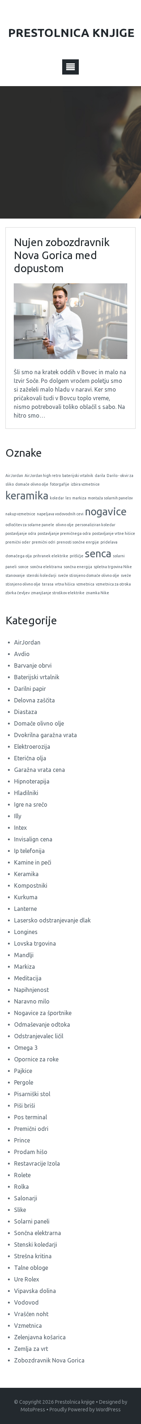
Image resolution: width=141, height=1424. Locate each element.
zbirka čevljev (17, 593)
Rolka (21, 1186)
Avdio (22, 654)
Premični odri (31, 1128)
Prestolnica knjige (75, 1402)
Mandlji (24, 955)
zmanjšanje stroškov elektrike (58, 593)
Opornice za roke (36, 1059)
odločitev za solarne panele (29, 525)
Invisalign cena (33, 839)
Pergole (23, 1082)
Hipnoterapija (32, 781)
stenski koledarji (41, 575)
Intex (20, 827)
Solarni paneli (32, 1221)
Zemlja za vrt (31, 1348)
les (68, 498)
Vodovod (26, 1302)
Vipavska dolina (35, 1291)
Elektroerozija (32, 746)
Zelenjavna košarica (40, 1337)
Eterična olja (30, 758)
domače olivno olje (31, 484)
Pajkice (23, 1071)
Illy (17, 816)
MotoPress (33, 1409)
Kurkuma (26, 897)
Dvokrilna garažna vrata (45, 735)
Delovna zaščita (34, 700)
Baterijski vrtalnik (36, 677)
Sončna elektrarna (37, 1233)
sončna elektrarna (46, 567)
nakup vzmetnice (20, 514)
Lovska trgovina (35, 943)
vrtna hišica (65, 584)
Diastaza (25, 712)
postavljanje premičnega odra (64, 533)
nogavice (106, 511)
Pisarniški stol (32, 1094)
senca (98, 553)
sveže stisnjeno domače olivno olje (88, 575)
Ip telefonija (29, 851)
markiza (79, 498)
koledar (57, 498)
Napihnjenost (31, 989)
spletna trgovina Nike (113, 567)
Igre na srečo (30, 804)
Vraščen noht (31, 1314)
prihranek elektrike (50, 556)
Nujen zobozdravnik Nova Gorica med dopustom (62, 255)
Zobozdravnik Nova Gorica (49, 1360)
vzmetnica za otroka (113, 584)
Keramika (26, 874)
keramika (26, 496)
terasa (48, 584)
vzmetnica (85, 584)
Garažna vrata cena (39, 769)
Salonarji (25, 1198)
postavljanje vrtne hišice (113, 533)
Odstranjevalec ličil (38, 1036)
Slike (20, 1210)
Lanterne (25, 908)
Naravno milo (32, 1001)
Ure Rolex (26, 1279)
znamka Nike (97, 593)
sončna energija (78, 567)
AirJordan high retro (43, 475)
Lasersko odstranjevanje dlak (52, 920)
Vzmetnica (28, 1325)
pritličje (77, 556)
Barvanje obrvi (33, 665)
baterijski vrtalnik (77, 475)
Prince (22, 1140)
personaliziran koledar (95, 525)
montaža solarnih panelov (110, 498)
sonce (23, 567)
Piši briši (24, 1105)
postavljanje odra (20, 533)
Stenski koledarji (35, 1244)
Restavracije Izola (37, 1163)
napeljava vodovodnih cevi (60, 514)
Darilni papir (30, 688)
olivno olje (65, 525)
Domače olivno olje (39, 723)
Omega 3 (26, 1047)
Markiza (24, 966)
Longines (26, 932)
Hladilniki (26, 793)
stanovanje (15, 575)
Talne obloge (31, 1267)
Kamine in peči (32, 862)
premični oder (17, 542)
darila (100, 475)
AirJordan (14, 475)
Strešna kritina (33, 1256)
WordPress (108, 1409)
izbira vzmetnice (85, 484)
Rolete (22, 1175)
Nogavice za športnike (43, 1013)
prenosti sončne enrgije (78, 542)
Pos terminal (30, 1117)
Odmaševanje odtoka (42, 1024)
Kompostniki (30, 885)
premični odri (43, 542)
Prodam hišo (30, 1152)
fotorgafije (59, 484)
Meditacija (28, 978)
